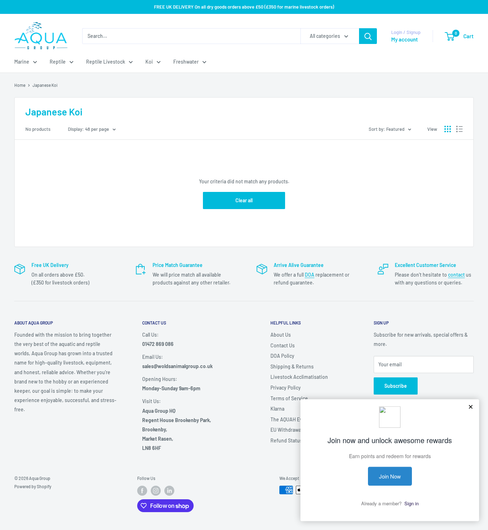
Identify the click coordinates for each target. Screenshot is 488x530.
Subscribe (395, 386)
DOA (309, 275)
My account (404, 39)
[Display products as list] (459, 129)
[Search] (368, 36)
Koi (149, 62)
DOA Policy (282, 356)
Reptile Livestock (105, 62)
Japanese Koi (45, 85)
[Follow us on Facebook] (142, 491)
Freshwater (186, 62)
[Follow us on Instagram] (156, 491)
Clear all (244, 200)
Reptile (58, 62)
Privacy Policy (285, 388)
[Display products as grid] (447, 129)
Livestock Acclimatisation (299, 377)
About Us (280, 335)
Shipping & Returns (292, 366)
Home (19, 85)
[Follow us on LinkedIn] (169, 491)
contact (456, 275)
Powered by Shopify (32, 486)
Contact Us (282, 345)
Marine (21, 62)
